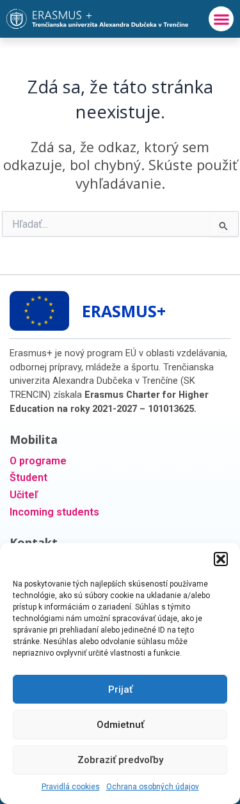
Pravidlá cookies (71, 786)
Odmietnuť (120, 724)
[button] (220, 559)
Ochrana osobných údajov (152, 786)
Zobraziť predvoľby (120, 760)
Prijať (120, 689)
